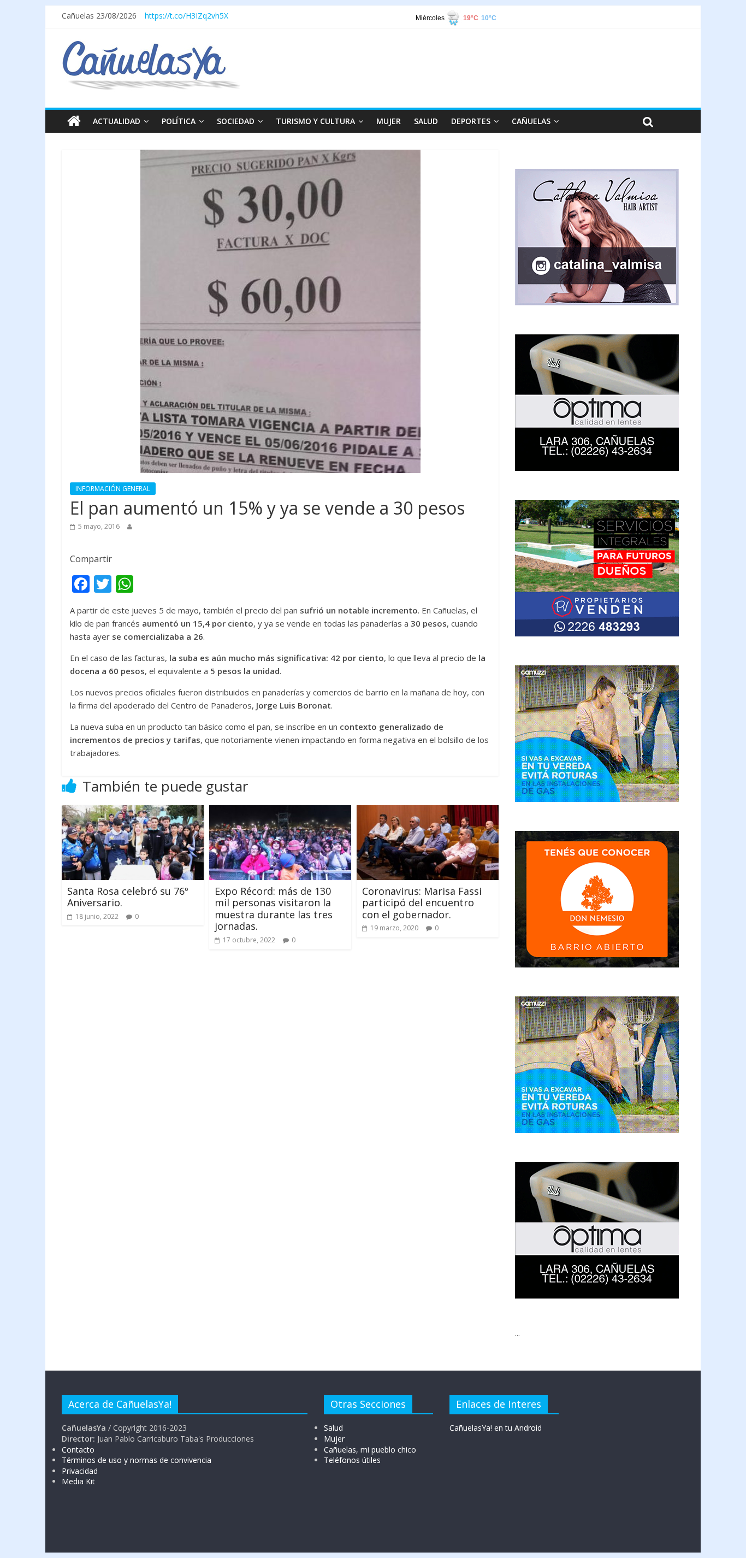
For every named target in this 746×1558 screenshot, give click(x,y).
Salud (333, 1428)
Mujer (334, 1438)
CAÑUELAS (531, 121)
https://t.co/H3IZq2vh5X (186, 15)
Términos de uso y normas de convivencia (136, 1460)
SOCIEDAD (235, 121)
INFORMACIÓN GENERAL (112, 488)
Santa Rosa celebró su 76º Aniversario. (127, 897)
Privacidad (80, 1471)
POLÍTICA (179, 121)
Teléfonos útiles (352, 1460)
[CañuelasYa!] (151, 46)
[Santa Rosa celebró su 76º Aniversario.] (133, 812)
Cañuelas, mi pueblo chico (370, 1449)
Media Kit (78, 1481)
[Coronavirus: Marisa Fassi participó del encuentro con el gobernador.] (428, 812)
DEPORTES (470, 121)
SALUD (426, 121)
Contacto (78, 1449)
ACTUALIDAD (116, 121)
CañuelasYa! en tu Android (495, 1428)
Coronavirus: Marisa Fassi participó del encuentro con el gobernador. (422, 902)
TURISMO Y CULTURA (315, 121)
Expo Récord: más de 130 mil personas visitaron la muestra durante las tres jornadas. (274, 908)
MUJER (388, 121)
